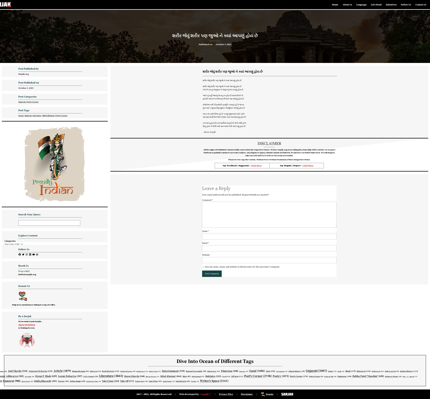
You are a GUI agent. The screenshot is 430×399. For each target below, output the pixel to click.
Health (341, 371)
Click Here (256, 165)
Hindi (350, 371)
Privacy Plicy (226, 394)
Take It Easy (110, 381)
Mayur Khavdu (134, 376)
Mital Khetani (48, 115)
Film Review (213, 371)
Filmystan (229, 371)
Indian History (409, 371)
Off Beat (237, 376)
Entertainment (173, 371)
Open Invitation (26, 324)
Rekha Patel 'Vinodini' (368, 376)
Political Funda (316, 376)
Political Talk (330, 376)
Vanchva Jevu (183, 381)
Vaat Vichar (155, 381)
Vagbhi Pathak (169, 381)
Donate (269, 394)
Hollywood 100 (392, 371)
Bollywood (95, 371)
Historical (364, 371)
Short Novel (27, 381)
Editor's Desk (155, 371)
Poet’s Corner (32, 102)
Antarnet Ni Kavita (41, 371)
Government (281, 371)
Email (205, 243)
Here (310, 165)
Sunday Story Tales (93, 381)
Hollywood (378, 371)
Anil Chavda (18, 371)
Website (206, 254)
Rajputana (344, 376)
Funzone (243, 371)
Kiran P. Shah (46, 376)
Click (305, 165)
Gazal (21, 115)
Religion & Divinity (393, 376)
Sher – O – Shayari (410, 376)
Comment (207, 200)
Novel (226, 376)
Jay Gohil (29, 376)
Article (62, 371)
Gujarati (22, 102)
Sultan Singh (77, 381)
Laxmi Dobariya (70, 376)
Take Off (127, 381)
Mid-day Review (152, 376)
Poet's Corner (258, 376)
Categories (10, 241)
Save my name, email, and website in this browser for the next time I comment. (242, 266)
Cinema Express (127, 371)
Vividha (195, 381)
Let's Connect (90, 376)
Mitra (187, 376)
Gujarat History (296, 371)
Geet (270, 371)
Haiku (332, 371)
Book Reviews (110, 371)
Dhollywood (142, 371)
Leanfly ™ (206, 394)
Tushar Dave (141, 381)
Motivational (198, 376)
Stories (63, 381)
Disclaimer (247, 394)
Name (205, 231)
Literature (37, 115)
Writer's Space (214, 381)
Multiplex (213, 376)
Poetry (281, 376)
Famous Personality (196, 371)
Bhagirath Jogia (80, 371)
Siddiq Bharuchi (45, 381)
